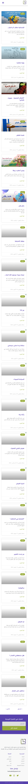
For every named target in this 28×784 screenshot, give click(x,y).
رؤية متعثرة (20, 63)
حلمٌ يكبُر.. (21, 206)
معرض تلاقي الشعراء (17, 448)
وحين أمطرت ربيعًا (18, 170)
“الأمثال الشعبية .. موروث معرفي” (16, 99)
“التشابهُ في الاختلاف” (17, 519)
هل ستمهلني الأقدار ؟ (16, 655)
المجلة (9, 754)
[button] (3, 2)
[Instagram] (14, 775)
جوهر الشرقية (19, 241)
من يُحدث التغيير (19, 554)
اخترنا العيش (20, 483)
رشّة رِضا (21, 414)
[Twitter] (18, 775)
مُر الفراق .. (20, 621)
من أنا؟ (22, 310)
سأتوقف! (21, 588)
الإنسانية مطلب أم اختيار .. (15, 27)
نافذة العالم (20, 135)
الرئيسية (22, 754)
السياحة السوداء (19, 379)
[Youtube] (10, 775)
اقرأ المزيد (21, 38)
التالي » (8, 709)
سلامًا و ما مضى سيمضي (16, 345)
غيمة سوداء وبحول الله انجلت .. (14, 275)
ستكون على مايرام (18, 691)
